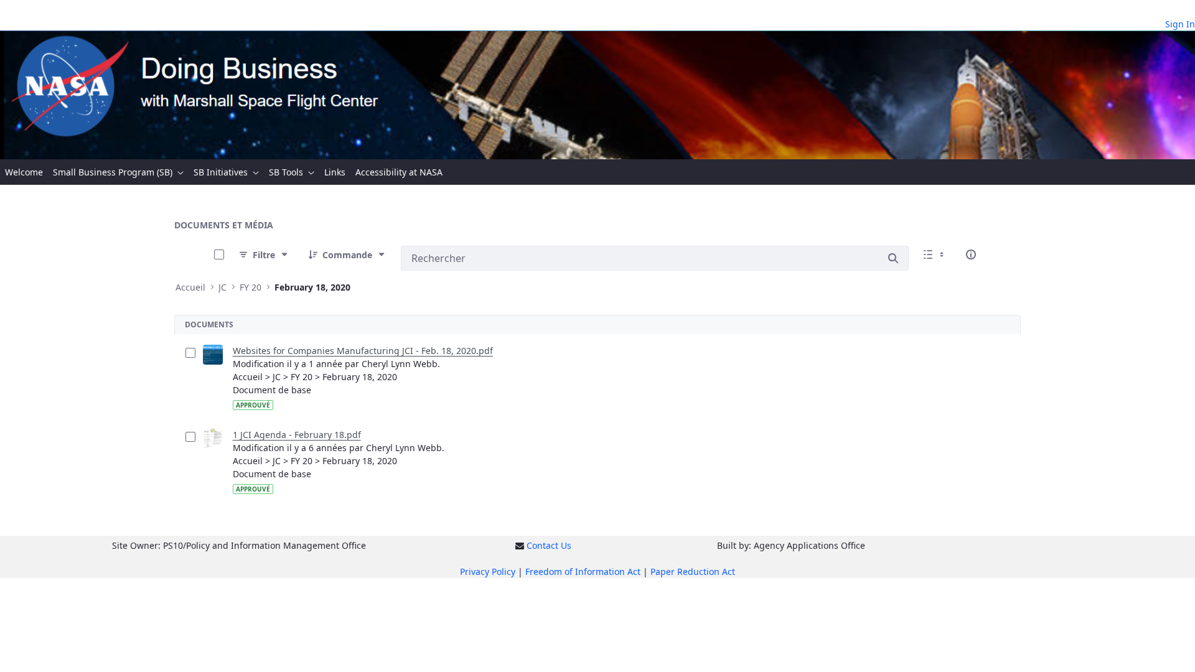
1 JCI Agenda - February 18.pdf (297, 435)
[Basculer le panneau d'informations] (971, 254)
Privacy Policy (487, 571)
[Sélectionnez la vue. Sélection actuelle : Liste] (935, 254)
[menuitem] (24, 172)
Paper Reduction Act (692, 571)
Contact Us (549, 545)
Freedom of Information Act (582, 571)
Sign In (1180, 24)
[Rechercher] (893, 258)
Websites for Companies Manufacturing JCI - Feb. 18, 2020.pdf (363, 351)
